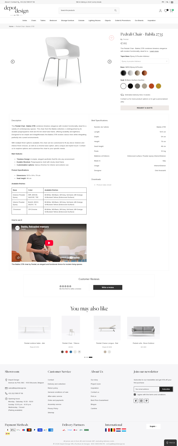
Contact (14, 2)
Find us (93, 396)
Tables (43, 20)
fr (163, 2)
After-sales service (55, 396)
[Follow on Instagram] (141, 401)
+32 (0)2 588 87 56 (27, 2)
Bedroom (53, 20)
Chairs (33, 20)
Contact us (95, 392)
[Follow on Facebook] (136, 401)
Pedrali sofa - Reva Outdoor (143, 343)
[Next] (109, 61)
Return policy (53, 388)
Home (11, 26)
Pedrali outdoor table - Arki (34, 343)
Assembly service (54, 404)
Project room (96, 384)
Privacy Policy (53, 408)
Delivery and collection (57, 384)
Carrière (94, 408)
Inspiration (152, 20)
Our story (94, 380)
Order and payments (56, 400)
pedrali (125, 39)
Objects (108, 20)
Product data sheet (104, 185)
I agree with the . (151, 395)
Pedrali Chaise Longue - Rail (107, 343)
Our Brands (139, 20)
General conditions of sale (58, 392)
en (172, 2)
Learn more (154, 51)
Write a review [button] (108, 287)
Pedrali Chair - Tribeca (70, 343)
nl (167, 2)
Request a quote (144, 108)
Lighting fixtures (95, 20)
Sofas (25, 20)
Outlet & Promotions (123, 20)
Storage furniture (67, 20)
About (7, 2)
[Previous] (13, 61)
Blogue (93, 404)
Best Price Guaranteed (99, 400)
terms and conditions (157, 395)
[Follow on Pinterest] (146, 401)
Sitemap (51, 413)
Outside (81, 20)
